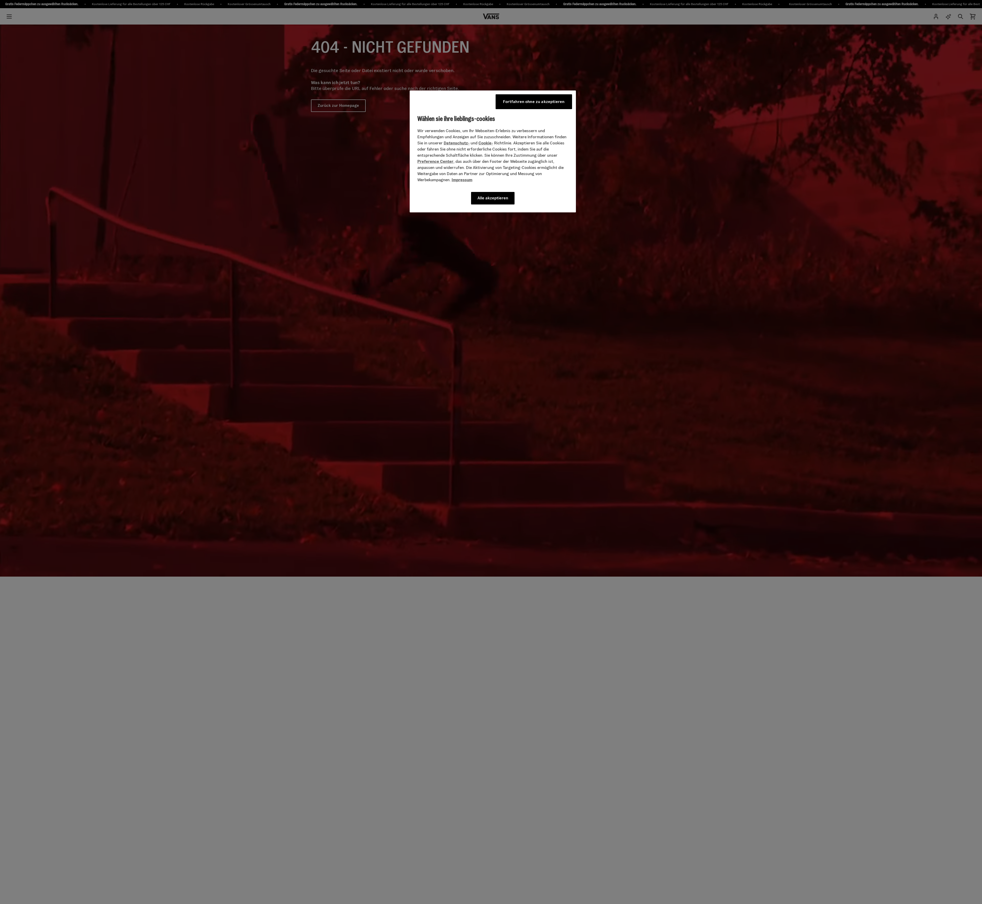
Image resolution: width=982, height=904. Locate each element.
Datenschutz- (457, 143)
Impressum (462, 179)
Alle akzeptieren (492, 198)
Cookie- (485, 143)
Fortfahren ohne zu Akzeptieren (533, 101)
